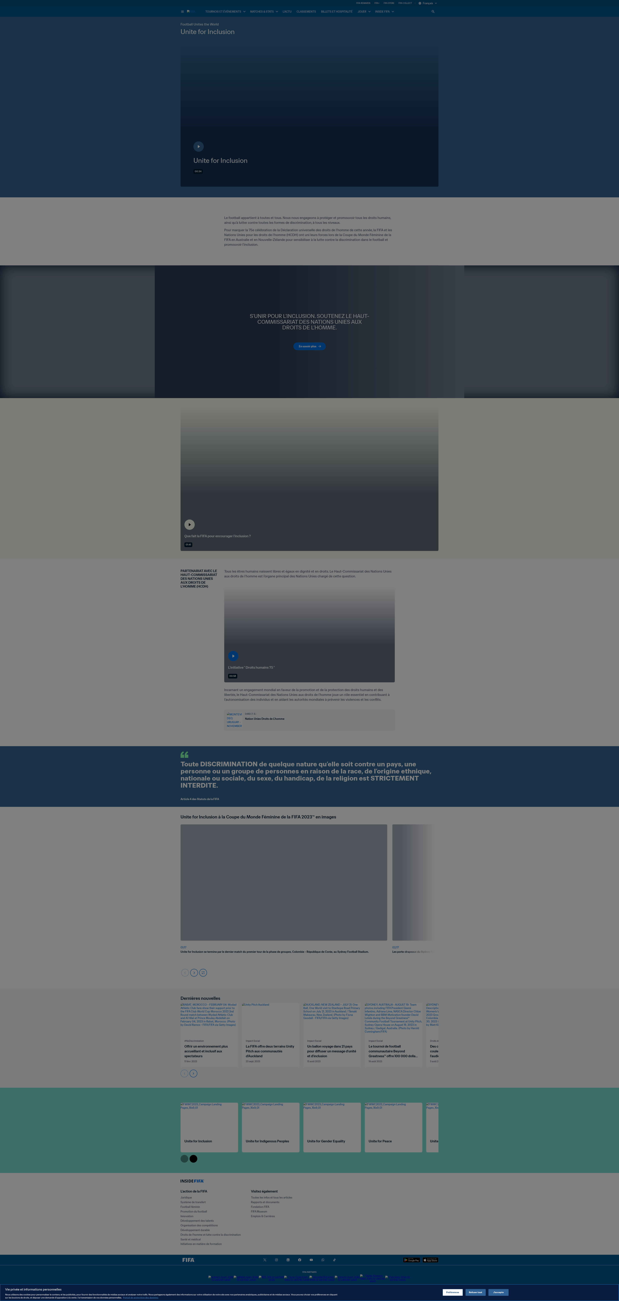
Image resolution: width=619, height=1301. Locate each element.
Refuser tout (475, 1292)
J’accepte (498, 1292)
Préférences (452, 1292)
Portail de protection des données (140, 1297)
